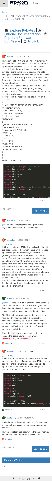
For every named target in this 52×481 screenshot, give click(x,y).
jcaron (9, 298)
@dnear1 (6, 302)
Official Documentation (22, 34)
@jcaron (5, 224)
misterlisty (11, 418)
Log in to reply (40, 210)
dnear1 (10, 56)
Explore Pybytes (22, 30)
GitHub (33, 41)
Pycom (7, 466)
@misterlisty (7, 244)
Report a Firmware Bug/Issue (18, 39)
